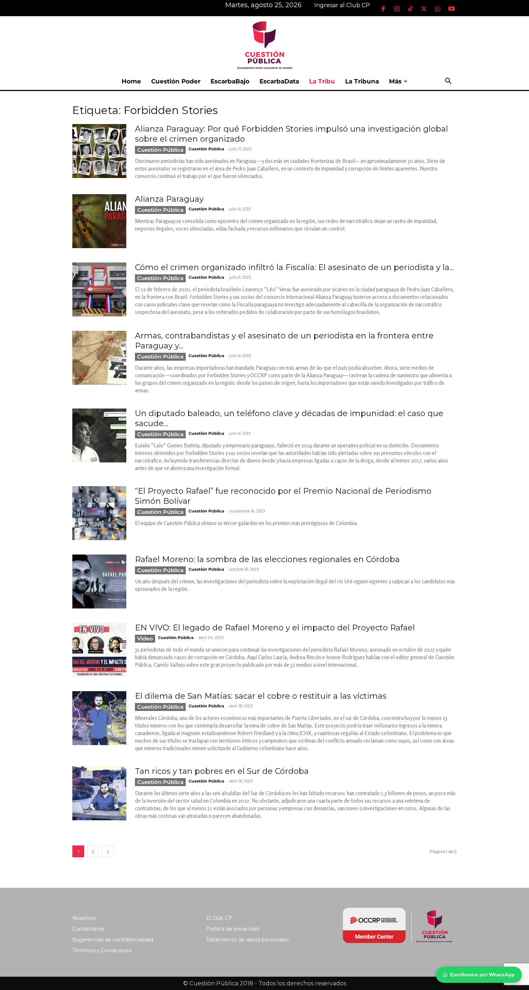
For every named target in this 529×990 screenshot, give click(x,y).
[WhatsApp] (437, 9)
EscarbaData (279, 81)
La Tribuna (362, 81)
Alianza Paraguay (169, 199)
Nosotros (83, 918)
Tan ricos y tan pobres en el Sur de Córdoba (222, 771)
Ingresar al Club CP (342, 5)
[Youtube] (451, 9)
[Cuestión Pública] (264, 44)
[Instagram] (396, 9)
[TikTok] (410, 9)
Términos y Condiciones (102, 950)
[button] (448, 81)
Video (145, 638)
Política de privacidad (232, 929)
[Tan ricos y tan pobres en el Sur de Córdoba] (99, 793)
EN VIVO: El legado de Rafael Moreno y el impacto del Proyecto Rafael (275, 628)
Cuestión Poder (175, 81)
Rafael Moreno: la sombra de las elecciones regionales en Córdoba (267, 559)
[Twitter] (424, 9)
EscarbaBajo (230, 81)
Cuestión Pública (160, 149)
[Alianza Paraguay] (99, 221)
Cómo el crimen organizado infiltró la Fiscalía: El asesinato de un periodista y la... (294, 267)
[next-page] (108, 851)
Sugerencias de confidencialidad (112, 939)
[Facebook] (382, 9)
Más (395, 81)
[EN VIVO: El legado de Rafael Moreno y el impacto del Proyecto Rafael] (99, 650)
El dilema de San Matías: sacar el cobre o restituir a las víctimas (260, 696)
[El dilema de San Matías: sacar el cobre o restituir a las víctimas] (99, 718)
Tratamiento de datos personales (247, 939)
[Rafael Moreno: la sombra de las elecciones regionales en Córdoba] (99, 581)
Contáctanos (88, 929)
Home (131, 81)
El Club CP (219, 918)
